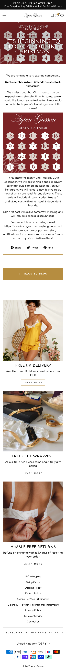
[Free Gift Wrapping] (33, 421)
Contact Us (33, 621)
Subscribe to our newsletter (32, 632)
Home (28, 28)
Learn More (33, 382)
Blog (36, 28)
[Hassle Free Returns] (33, 512)
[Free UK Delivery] (33, 330)
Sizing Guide (33, 582)
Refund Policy (33, 593)
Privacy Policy (33, 610)
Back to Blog (35, 273)
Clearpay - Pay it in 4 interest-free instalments (33, 604)
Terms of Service (33, 615)
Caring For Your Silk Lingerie (33, 599)
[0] (57, 15)
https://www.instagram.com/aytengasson (30, 226)
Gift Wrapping (33, 576)
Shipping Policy (33, 587)
